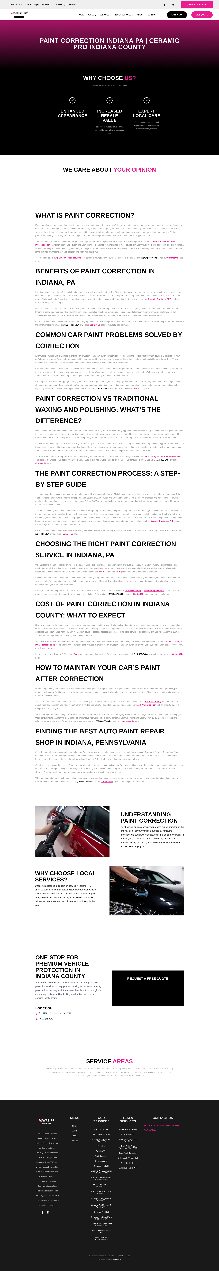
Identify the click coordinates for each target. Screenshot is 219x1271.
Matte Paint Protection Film (101, 1232)
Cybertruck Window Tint (128, 1158)
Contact (152, 15)
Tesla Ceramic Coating (127, 1129)
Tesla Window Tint (128, 1134)
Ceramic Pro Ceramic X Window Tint (101, 1192)
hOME (81, 15)
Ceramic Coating (160, 241)
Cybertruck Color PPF (128, 1168)
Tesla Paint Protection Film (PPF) (128, 1140)
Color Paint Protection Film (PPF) (101, 1140)
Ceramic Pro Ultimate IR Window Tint (101, 1206)
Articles (75, 1141)
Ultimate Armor (101, 1161)
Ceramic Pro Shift (101, 1212)
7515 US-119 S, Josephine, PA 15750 (164, 1125)
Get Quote (202, 15)
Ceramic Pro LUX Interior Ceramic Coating (101, 1172)
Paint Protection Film (170, 456)
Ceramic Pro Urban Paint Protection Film (101, 1225)
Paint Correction (101, 1156)
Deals (76, 654)
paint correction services (69, 258)
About (140, 15)
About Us (103, 572)
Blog (119, 572)
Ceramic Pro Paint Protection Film (101, 1238)
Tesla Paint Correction (128, 1153)
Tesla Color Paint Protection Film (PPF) (128, 1147)
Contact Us (172, 258)
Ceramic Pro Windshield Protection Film (101, 1179)
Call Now (176, 15)
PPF (169, 299)
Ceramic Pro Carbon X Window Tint (101, 1185)
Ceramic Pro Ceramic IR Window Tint (101, 1199)
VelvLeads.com (114, 1260)
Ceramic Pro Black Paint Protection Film (101, 1218)
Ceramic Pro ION (101, 1166)
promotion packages (154, 591)
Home (74, 1126)
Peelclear (101, 1146)
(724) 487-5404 (46, 1019)
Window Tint (101, 1151)
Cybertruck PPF (128, 1163)
